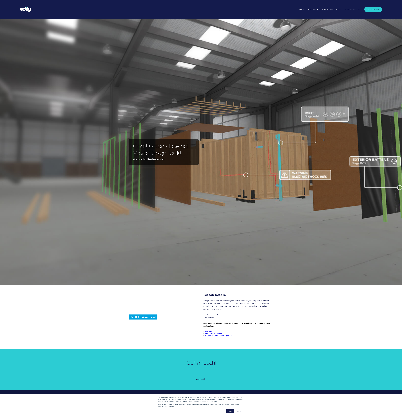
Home (301, 9)
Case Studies (327, 9)
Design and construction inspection (218, 335)
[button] (313, 9)
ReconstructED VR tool (213, 333)
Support (339, 9)
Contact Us (350, 9)
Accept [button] (230, 411)
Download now (373, 9)
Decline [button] (239, 411)
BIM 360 (208, 331)
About (360, 9)
